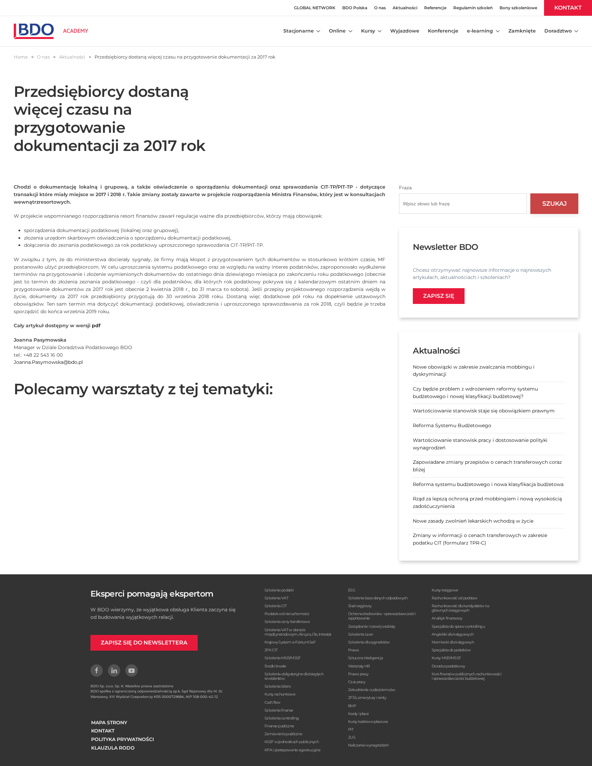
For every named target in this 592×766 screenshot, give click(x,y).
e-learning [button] (480, 31)
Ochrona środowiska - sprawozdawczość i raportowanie (382, 616)
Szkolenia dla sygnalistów (369, 642)
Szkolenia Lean (360, 634)
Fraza (405, 187)
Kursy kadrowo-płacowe (368, 721)
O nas (380, 7)
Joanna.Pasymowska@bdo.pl (48, 362)
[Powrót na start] (51, 31)
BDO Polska (354, 7)
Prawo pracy (358, 674)
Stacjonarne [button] (298, 31)
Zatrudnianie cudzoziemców (371, 689)
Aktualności (405, 7)
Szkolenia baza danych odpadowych (378, 598)
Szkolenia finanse (278, 710)
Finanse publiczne (279, 726)
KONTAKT (568, 7)
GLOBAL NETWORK (314, 7)
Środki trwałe (275, 666)
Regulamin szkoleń (473, 7)
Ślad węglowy (360, 605)
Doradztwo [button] (558, 31)
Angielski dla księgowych (452, 634)
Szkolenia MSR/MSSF (282, 657)
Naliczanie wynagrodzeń (368, 745)
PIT (350, 729)
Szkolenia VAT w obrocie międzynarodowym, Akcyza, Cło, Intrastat (297, 632)
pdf (96, 325)
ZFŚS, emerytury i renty (367, 697)
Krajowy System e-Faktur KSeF (290, 642)
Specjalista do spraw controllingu (458, 626)
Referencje (435, 7)
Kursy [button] (368, 31)
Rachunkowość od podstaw (454, 598)
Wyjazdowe (404, 31)
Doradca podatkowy (448, 666)
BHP (352, 705)
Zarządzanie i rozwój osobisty (371, 626)
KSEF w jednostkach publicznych (291, 741)
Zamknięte (522, 31)
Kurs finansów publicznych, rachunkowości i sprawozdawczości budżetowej (466, 676)
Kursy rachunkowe (279, 694)
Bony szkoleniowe (518, 7)
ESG (351, 590)
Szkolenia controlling (281, 718)
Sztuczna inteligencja (365, 657)
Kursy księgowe (445, 590)
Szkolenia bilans (277, 686)
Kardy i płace (358, 713)
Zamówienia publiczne (283, 733)
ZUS (351, 737)
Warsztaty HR (359, 666)
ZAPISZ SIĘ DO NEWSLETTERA (144, 642)
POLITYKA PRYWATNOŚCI (122, 739)
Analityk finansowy (447, 618)
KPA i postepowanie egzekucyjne (292, 750)
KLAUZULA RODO (113, 748)
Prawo (353, 650)
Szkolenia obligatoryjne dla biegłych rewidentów (293, 676)
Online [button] (337, 31)
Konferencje (443, 31)
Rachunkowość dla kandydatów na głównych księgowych (460, 608)
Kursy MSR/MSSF (446, 657)
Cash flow (272, 702)
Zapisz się (438, 296)
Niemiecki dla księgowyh (453, 642)
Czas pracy (356, 681)
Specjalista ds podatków (451, 650)
